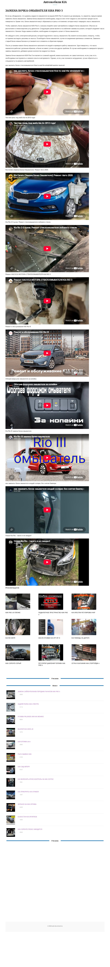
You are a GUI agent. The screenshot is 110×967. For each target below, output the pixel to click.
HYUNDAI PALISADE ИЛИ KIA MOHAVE (31, 716)
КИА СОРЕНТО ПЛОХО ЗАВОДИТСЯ (30, 829)
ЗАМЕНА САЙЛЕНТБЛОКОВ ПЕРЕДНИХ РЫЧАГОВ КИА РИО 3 (39, 691)
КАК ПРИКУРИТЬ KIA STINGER (28, 792)
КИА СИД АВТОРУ (24, 767)
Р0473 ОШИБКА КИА (24, 754)
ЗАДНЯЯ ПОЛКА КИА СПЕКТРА (28, 704)
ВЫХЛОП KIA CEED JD (25, 729)
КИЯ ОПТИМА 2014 (24, 741)
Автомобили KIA (55, 2)
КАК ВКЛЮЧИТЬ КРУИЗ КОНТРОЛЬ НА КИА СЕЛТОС (36, 779)
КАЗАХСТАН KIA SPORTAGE (27, 817)
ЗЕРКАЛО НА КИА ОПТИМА (27, 804)
